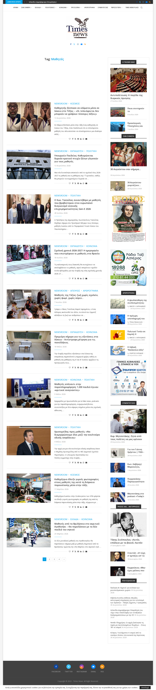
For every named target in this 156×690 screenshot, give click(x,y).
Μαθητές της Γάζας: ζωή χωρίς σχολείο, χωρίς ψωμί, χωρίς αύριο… (76, 296)
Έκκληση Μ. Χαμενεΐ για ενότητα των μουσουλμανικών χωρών (125, 589)
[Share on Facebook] (72, 139)
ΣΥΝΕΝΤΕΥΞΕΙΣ (103, 7)
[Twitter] (140, 2)
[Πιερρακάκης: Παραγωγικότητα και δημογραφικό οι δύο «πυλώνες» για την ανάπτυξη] (117, 482)
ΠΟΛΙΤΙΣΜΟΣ (50, 7)
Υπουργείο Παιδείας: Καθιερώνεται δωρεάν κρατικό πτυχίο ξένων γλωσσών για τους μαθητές (76, 158)
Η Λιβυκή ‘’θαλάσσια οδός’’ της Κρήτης (135, 350)
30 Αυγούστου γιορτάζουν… (134, 184)
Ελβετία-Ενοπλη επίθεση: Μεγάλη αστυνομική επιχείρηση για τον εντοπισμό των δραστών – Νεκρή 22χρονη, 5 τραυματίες (128, 600)
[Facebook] (136, 2)
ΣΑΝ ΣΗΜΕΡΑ (25, 7)
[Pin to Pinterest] (78, 139)
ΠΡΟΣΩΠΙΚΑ (75, 7)
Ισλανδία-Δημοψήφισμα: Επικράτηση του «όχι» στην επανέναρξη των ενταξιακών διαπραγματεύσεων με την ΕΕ (126, 612)
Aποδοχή (145, 687)
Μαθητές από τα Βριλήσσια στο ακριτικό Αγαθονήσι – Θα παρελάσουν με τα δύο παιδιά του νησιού (76, 526)
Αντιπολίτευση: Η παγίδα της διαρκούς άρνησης (126, 97)
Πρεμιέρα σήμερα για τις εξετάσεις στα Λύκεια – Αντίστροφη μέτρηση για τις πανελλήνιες (76, 339)
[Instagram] (143, 2)
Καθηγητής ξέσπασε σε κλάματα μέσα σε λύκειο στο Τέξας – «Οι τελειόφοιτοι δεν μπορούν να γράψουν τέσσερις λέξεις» (76, 110)
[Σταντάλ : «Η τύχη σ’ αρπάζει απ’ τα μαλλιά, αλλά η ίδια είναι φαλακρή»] (117, 556)
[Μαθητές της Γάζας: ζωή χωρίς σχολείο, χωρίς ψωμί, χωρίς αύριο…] (29, 304)
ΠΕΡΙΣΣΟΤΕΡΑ (116, 7)
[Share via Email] (86, 139)
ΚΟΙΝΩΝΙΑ (63, 7)
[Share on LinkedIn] (81, 139)
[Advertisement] (54, 82)
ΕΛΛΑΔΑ (38, 7)
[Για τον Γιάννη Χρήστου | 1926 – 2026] (117, 453)
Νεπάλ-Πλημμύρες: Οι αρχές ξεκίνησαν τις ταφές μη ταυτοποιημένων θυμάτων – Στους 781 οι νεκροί (128, 624)
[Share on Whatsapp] (83, 139)
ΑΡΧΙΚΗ (15, 7)
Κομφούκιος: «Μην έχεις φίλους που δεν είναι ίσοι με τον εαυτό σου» (136, 571)
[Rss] (150, 2)
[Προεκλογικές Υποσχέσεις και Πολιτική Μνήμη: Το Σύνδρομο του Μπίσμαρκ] (117, 127)
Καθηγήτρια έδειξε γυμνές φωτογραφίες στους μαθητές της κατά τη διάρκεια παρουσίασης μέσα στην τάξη (76, 482)
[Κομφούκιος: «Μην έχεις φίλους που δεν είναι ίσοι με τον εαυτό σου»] (117, 571)
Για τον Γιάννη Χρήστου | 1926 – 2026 (135, 452)
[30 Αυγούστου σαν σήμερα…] (128, 154)
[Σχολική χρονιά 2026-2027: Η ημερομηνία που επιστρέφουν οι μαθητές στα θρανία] (29, 259)
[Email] (146, 2)
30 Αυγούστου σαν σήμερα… (125, 169)
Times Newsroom (136, 322)
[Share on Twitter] (75, 139)
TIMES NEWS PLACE (131, 7)
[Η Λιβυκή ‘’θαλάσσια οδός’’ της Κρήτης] (117, 350)
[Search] (141, 7)
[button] (24, 2)
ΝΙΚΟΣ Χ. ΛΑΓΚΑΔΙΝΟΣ (138, 306)
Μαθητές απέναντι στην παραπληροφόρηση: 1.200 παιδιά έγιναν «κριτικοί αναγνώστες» (76, 387)
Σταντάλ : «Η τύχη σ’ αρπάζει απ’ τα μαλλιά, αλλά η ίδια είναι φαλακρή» (136, 557)
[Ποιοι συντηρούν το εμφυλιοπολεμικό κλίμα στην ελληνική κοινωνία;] (117, 112)
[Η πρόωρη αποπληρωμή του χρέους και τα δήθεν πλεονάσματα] (117, 319)
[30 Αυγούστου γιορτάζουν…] (117, 186)
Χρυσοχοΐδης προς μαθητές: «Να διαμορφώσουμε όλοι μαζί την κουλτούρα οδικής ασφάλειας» (77, 434)
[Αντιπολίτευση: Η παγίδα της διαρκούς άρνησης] (128, 80)
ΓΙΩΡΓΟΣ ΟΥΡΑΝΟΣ (136, 353)
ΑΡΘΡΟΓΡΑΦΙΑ (89, 7)
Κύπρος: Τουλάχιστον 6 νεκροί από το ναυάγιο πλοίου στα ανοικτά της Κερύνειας (127, 634)
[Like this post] (70, 139)
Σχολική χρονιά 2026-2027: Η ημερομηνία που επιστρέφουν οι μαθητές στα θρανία (77, 252)
